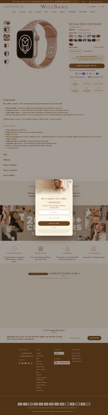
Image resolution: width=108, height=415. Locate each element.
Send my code (54, 223)
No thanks (54, 227)
